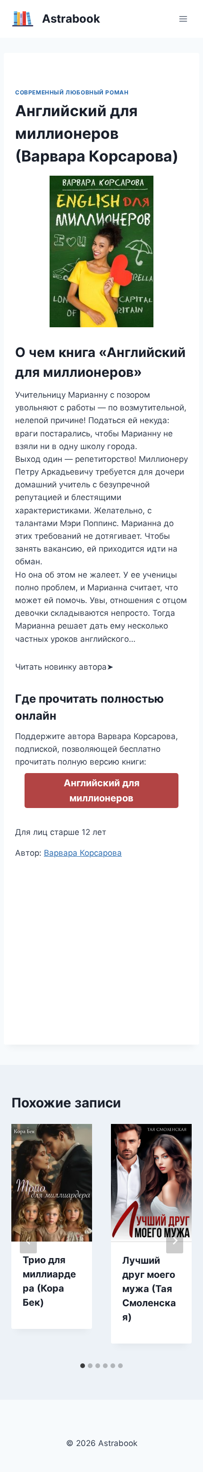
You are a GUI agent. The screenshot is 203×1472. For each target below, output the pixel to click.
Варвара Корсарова (83, 853)
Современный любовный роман (71, 92)
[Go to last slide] (28, 1240)
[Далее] (174, 1240)
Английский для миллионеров (102, 790)
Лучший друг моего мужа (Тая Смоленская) (149, 1289)
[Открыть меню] (183, 18)
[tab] (82, 1365)
